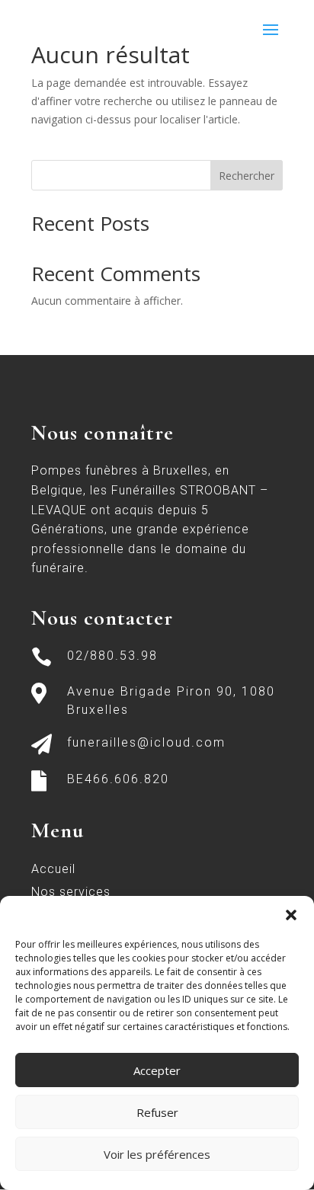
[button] (291, 915)
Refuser (157, 1112)
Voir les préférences (157, 1154)
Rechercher (246, 175)
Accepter (157, 1070)
